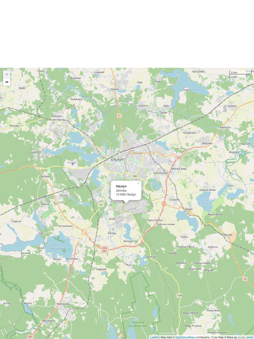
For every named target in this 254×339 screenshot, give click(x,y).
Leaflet (154, 337)
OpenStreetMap (184, 337)
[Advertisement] (127, 34)
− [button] (6, 82)
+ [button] (6, 74)
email (250, 337)
